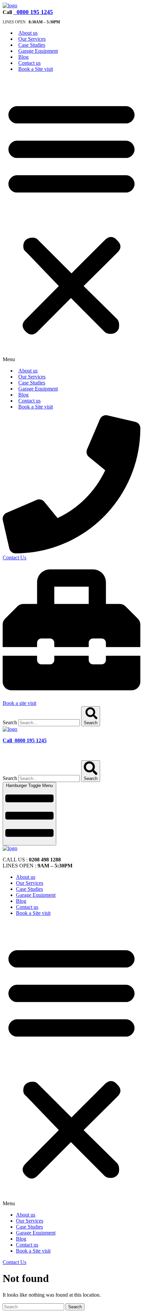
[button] (71, 219)
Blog (23, 57)
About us (28, 33)
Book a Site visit (35, 69)
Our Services (32, 39)
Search (10, 722)
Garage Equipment (38, 51)
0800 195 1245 (34, 12)
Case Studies (31, 45)
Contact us (29, 63)
